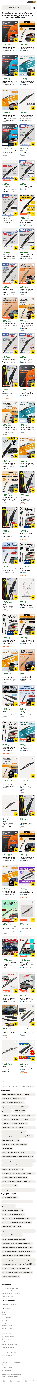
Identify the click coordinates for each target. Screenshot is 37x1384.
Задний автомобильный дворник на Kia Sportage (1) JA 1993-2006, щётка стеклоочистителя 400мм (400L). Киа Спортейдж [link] (26, 712)
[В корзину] (16, 40)
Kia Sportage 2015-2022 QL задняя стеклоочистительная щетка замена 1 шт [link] (9, 963)
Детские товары (7, 1355)
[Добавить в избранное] (16, 22)
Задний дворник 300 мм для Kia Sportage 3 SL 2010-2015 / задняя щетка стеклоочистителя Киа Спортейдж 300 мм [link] (9, 927)
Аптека (4, 1331)
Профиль (33, 1381)
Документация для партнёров (11, 1293)
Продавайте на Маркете (9, 1291)
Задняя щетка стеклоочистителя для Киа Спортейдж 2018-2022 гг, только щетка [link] (27, 1067)
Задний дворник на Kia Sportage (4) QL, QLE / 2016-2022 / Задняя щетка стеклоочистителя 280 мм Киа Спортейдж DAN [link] (27, 640)
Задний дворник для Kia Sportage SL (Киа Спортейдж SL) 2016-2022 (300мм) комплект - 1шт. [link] (26, 115)
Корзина (26, 1381)
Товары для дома (7, 1328)
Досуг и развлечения (8, 1312)
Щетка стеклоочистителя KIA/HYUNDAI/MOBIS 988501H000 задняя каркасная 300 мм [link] (26, 783)
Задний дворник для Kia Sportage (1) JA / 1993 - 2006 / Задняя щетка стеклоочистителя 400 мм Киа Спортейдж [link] (27, 676)
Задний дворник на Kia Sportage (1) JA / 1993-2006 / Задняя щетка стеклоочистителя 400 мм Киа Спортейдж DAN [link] (27, 857)
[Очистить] (29, 7)
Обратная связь (7, 1365)
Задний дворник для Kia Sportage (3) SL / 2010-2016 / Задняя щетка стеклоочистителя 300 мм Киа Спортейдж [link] (9, 47)
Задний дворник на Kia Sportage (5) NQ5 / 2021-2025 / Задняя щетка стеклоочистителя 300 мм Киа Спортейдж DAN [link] (9, 498)
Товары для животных (8, 1350)
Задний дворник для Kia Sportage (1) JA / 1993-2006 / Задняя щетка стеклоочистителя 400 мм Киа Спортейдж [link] (9, 783)
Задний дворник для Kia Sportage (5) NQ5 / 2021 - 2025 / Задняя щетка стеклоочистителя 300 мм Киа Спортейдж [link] (9, 324)
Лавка (11, 1381)
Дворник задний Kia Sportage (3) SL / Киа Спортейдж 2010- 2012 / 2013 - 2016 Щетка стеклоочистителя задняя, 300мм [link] (27, 963)
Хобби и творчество (8, 1336)
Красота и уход (6, 1333)
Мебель (4, 1314)
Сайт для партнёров (8, 1296)
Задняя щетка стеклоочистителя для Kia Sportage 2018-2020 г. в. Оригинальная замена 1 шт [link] (27, 891)
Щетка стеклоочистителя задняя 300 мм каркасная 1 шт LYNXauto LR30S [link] (8, 822)
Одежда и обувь (7, 1325)
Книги (3, 1341)
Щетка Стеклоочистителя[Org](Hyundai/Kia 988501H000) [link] (27, 604)
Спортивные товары (8, 1347)
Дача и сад (5, 1339)
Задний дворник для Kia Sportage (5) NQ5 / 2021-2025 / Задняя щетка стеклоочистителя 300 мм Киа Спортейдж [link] (27, 392)
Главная (3, 1381)
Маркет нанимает (7, 1367)
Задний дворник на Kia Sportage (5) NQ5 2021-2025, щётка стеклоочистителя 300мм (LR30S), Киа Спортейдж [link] (9, 81)
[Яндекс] (15, 1377)
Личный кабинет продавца (10, 1288)
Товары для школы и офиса (10, 1344)
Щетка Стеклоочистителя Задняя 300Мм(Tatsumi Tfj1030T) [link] (27, 927)
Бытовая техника (7, 1317)
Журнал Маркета (7, 1370)
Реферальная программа (9, 1304)
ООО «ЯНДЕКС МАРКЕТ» (14, 1374)
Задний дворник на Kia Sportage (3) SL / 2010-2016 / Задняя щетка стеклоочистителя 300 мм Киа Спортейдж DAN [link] (27, 47)
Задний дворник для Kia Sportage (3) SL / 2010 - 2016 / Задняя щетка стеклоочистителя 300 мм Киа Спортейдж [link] (27, 290)
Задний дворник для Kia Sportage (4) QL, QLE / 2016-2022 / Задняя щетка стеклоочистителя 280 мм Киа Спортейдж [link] (9, 676)
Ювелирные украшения (9, 1358)
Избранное (18, 1381)
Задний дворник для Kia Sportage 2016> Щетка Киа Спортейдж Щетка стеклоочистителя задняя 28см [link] (9, 464)
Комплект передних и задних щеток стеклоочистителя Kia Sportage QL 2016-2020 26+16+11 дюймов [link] (9, 998)
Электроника (6, 1323)
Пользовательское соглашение (11, 1362)
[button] (34, 7)
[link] (18, 1094)
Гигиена (4, 1320)
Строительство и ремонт (9, 1352)
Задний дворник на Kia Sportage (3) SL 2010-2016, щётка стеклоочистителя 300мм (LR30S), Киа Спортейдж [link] (27, 81)
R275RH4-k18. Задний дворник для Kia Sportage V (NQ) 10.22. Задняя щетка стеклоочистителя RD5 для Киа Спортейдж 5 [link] (27, 255)
